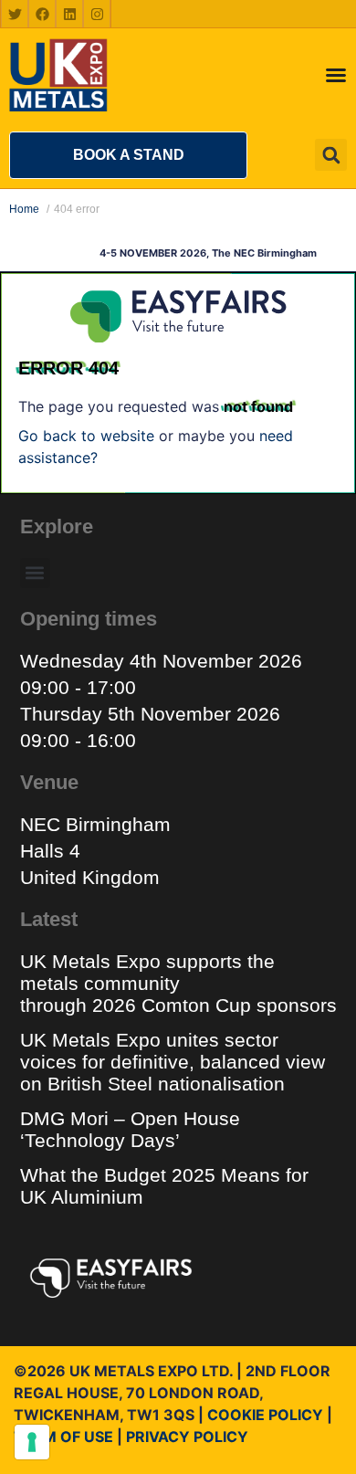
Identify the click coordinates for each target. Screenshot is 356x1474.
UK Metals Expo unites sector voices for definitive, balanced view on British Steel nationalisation (172, 1061)
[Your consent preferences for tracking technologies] (32, 1442)
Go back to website (86, 435)
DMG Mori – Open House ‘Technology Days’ (130, 1129)
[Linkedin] (69, 13)
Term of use (63, 1436)
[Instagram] (96, 13)
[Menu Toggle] (336, 75)
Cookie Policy (265, 1415)
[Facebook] (42, 13)
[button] (128, 155)
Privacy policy (187, 1436)
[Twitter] (14, 13)
